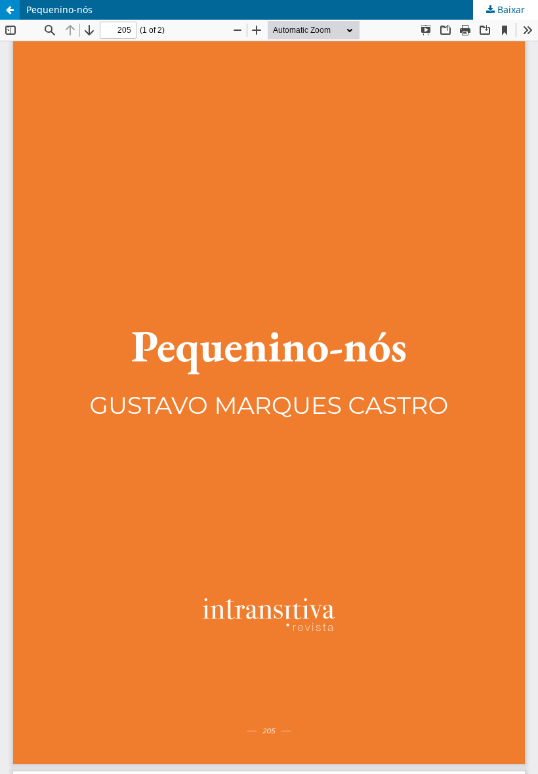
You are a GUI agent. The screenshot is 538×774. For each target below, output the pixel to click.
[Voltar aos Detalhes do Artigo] (10, 10)
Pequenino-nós (59, 9)
